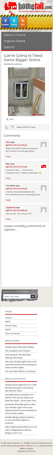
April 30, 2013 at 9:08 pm (16, 210)
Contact (8, 317)
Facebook (5, 22)
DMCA (7, 321)
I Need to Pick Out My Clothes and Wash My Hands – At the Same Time (20, 397)
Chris (8, 142)
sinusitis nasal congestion (15, 384)
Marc (8, 164)
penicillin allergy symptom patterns (20, 417)
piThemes (31, 451)
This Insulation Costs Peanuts (17, 351)
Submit (9, 47)
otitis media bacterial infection (17, 427)
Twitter (14, 22)
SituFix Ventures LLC (28, 446)
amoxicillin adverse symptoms (18, 394)
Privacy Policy (11, 325)
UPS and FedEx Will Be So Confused (20, 371)
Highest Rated (14, 41)
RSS (22, 22)
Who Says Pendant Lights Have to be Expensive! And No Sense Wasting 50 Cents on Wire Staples (21, 364)
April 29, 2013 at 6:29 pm (16, 188)
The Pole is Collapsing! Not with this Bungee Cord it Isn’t (21, 430)
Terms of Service (12, 333)
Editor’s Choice (15, 35)
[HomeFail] (26, 7)
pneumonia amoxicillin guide (16, 404)
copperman (10, 207)
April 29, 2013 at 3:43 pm (16, 145)
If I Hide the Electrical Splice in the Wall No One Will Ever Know (20, 387)
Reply (8, 156)
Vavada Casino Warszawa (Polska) (19, 347)
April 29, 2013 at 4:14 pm (16, 166)
